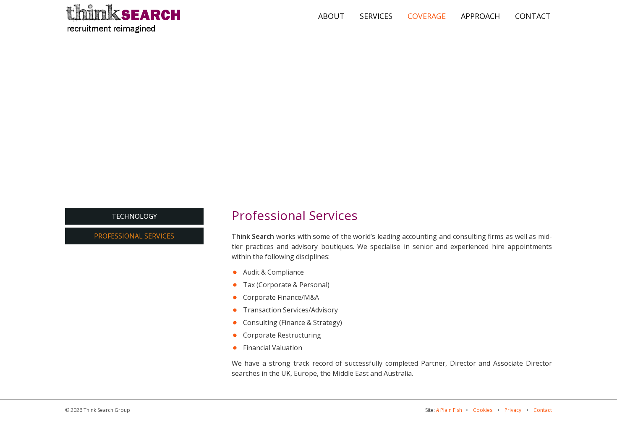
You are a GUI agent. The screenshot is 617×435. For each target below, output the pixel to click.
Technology (134, 216)
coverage (427, 16)
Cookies (482, 410)
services (376, 16)
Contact (542, 410)
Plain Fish (449, 410)
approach (480, 16)
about (331, 16)
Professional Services (134, 236)
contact (533, 16)
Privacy (513, 410)
